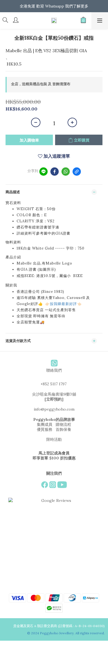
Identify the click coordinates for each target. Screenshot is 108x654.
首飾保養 (63, 429)
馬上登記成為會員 (54, 453)
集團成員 (44, 424)
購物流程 (63, 424)
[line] (43, 171)
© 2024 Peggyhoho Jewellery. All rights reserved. (66, 633)
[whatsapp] (65, 171)
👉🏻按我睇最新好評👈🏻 (63, 303)
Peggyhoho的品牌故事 (54, 419)
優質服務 (44, 429)
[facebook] (54, 171)
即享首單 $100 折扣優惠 (54, 458)
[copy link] (77, 171)
